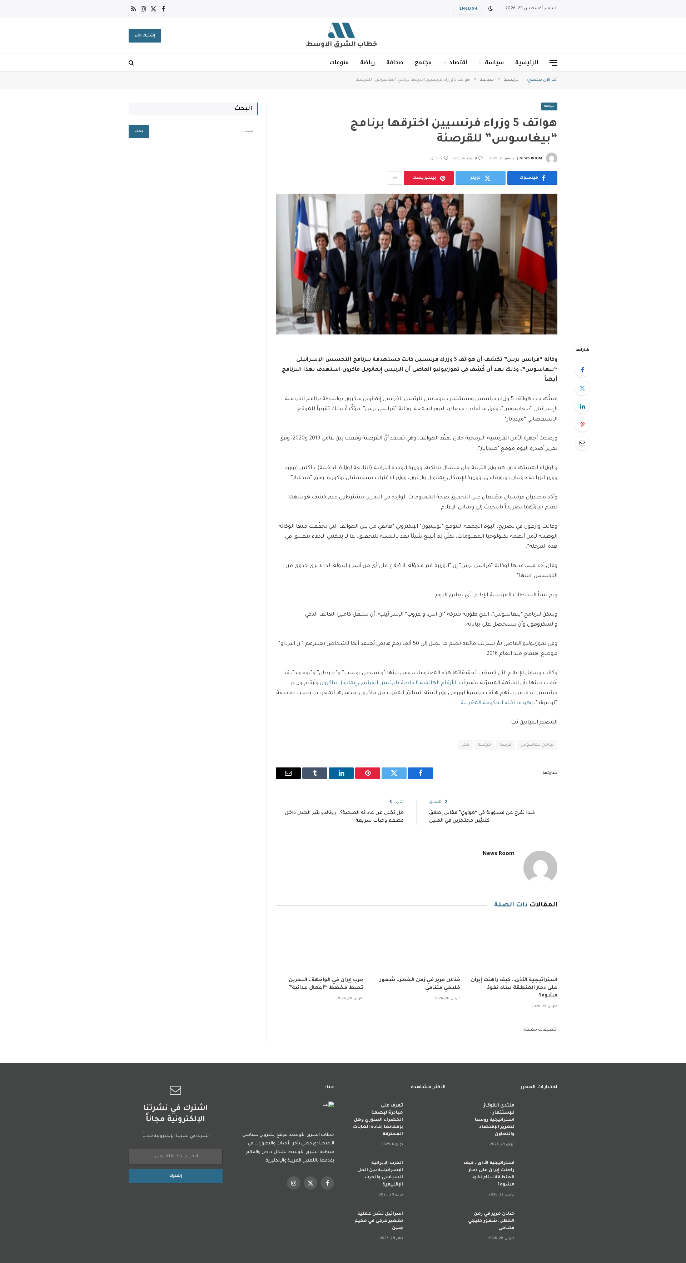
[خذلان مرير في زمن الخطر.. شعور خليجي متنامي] (416, 945)
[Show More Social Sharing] (395, 178)
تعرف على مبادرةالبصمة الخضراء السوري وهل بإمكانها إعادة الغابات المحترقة (378, 1120)
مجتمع (423, 62)
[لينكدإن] (582, 406)
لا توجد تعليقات (465, 159)
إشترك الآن (145, 36)
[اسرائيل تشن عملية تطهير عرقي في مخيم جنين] (427, 1223)
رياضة (367, 62)
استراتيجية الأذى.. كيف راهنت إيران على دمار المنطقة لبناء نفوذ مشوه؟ (514, 988)
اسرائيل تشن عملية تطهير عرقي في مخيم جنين (378, 1221)
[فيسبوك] (582, 370)
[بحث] (132, 63)
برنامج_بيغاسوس (537, 745)
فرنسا (505, 745)
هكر (465, 745)
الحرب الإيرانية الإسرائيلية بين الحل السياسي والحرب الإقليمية (380, 1174)
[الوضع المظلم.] (490, 9)
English (468, 9)
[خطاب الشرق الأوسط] (343, 36)
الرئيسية (526, 62)
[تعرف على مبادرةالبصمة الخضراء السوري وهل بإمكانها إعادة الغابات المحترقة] (427, 1115)
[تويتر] (582, 388)
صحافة (394, 62)
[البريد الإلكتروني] (582, 443)
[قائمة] (553, 63)
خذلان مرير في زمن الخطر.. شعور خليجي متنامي (420, 984)
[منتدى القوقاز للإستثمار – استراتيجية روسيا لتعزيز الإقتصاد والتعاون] (539, 1115)
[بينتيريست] (582, 424)
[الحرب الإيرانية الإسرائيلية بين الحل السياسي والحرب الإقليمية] (427, 1173)
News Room (531, 159)
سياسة (494, 62)
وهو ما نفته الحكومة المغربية (497, 703)
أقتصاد (458, 62)
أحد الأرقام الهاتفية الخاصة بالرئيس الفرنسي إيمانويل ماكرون (392, 683)
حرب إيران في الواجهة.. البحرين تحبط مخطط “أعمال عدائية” (326, 984)
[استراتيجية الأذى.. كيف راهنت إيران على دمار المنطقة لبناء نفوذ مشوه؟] (513, 945)
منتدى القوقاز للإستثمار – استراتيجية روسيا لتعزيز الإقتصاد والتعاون (494, 1120)
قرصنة (484, 745)
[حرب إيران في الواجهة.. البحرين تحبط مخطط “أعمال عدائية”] (319, 945)
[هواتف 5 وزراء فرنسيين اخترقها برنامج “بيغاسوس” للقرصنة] (416, 264)
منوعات (339, 62)
